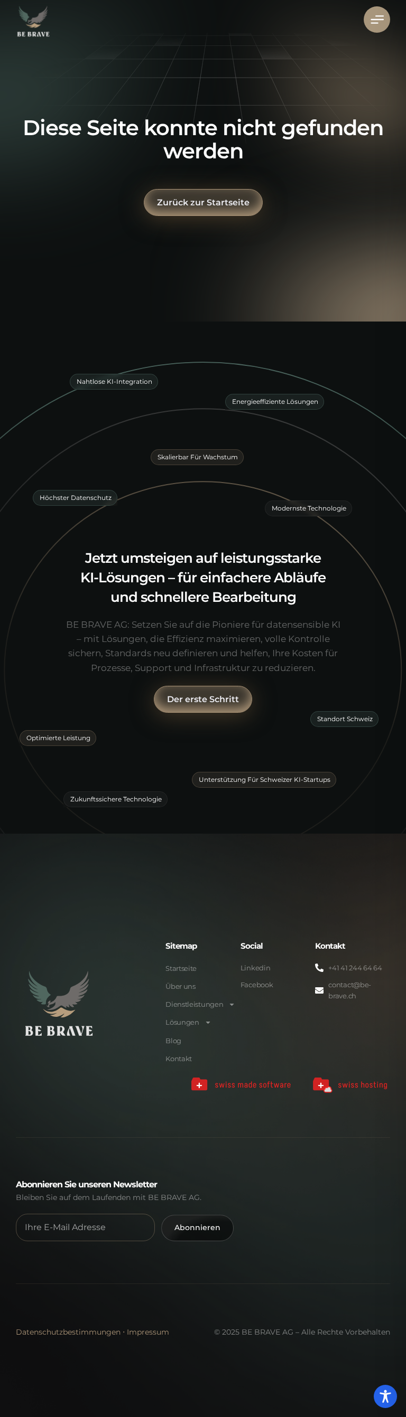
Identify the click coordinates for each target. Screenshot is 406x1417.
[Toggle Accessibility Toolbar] (385, 1396)
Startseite (181, 968)
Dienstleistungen (194, 1004)
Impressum (148, 1332)
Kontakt (178, 1058)
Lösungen (182, 1022)
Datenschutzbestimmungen (68, 1332)
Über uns (180, 986)
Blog (173, 1040)
